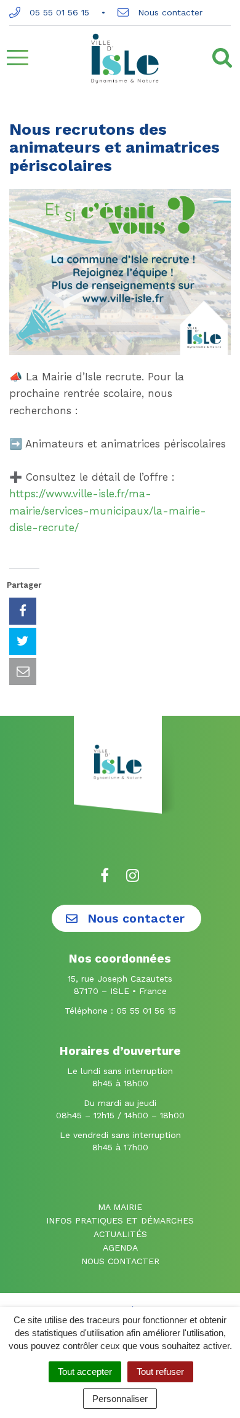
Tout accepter (85, 1371)
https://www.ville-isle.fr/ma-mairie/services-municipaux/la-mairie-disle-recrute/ (107, 510)
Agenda (120, 1247)
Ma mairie (120, 1207)
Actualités (120, 1234)
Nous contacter (168, 12)
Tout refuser (160, 1371)
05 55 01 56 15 (57, 12)
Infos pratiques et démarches (120, 1220)
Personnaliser (120, 1398)
